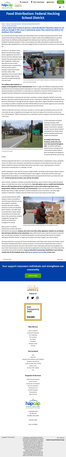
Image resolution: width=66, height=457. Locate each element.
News (4, 26)
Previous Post (6, 259)
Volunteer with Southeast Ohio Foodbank (33, 359)
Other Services (33, 394)
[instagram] (38, 297)
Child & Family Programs (33, 379)
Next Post (60, 259)
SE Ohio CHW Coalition (33, 368)
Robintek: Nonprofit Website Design (55, 440)
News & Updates (33, 330)
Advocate (33, 357)
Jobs (33, 355)
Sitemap (33, 345)
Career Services (33, 381)
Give (33, 370)
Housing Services (33, 388)
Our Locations (33, 337)
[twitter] (33, 297)
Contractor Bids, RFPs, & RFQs (33, 363)
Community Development (33, 383)
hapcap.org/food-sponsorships (37, 252)
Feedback (33, 341)
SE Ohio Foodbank (33, 390)
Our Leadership (33, 335)
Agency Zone (33, 365)
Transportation (33, 392)
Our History (33, 339)
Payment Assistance (33, 385)
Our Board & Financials (33, 333)
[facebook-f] (28, 297)
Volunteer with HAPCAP (33, 361)
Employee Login (33, 343)
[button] (60, 2)
